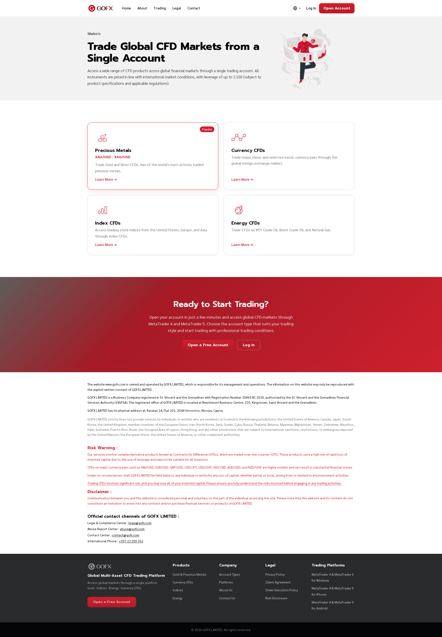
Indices (178, 590)
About (142, 8)
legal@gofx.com (139, 523)
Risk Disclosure (276, 598)
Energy (177, 598)
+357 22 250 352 (131, 541)
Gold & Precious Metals (189, 574)
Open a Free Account (208, 345)
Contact (193, 8)
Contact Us (227, 598)
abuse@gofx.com (132, 529)
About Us (226, 590)
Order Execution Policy (281, 590)
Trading (160, 8)
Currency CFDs (183, 582)
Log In (311, 8)
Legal (176, 8)
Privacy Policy (275, 574)
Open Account (336, 8)
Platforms (226, 582)
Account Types (229, 574)
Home (126, 8)
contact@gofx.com (125, 535)
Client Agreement (278, 582)
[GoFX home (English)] (100, 8)
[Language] (297, 8)
